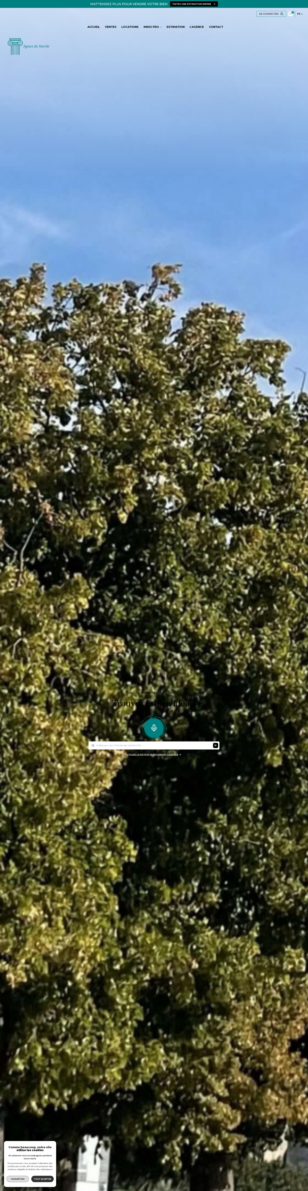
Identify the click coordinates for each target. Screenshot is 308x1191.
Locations (129, 27)
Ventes (110, 27)
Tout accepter (42, 1178)
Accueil (93, 27)
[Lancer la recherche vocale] (154, 727)
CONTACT (216, 27)
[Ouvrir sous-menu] (161, 27)
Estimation (176, 27)
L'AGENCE (197, 27)
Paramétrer (18, 1178)
